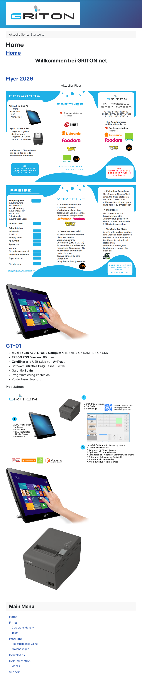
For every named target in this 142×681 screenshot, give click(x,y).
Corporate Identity (23, 627)
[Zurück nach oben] (135, 674)
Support (15, 672)
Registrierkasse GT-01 (25, 643)
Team (15, 632)
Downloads (17, 655)
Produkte (15, 639)
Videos (16, 665)
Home (13, 53)
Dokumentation (20, 661)
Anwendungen (20, 648)
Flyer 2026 (19, 79)
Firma (13, 622)
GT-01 (13, 346)
